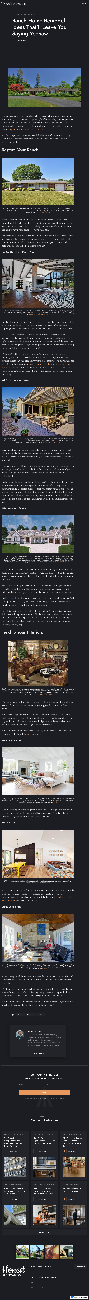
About (40, 1266)
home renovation (32, 733)
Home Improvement (30, 15)
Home (33, 1266)
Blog (55, 1266)
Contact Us (80, 1266)
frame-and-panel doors (23, 592)
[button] (84, 3)
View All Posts (44, 1232)
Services (48, 1266)
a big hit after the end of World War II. (25, 129)
